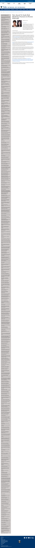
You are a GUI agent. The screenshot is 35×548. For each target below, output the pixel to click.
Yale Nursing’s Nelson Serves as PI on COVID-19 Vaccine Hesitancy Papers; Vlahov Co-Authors (5, 413)
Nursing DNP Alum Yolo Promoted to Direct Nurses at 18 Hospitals (5, 205)
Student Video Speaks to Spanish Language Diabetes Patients (5, 294)
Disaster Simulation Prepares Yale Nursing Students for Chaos (5, 136)
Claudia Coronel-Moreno (16, 61)
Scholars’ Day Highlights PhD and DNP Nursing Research (5, 65)
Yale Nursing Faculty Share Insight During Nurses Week (5, 391)
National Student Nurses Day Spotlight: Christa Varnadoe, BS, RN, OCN (5, 441)
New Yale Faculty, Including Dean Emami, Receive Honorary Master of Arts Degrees (5, 17)
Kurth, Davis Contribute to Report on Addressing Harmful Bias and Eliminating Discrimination (5, 168)
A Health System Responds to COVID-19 (5, 451)
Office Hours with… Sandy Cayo (5, 238)
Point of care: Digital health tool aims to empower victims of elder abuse (5, 242)
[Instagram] (31, 538)
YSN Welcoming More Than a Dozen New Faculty (5, 354)
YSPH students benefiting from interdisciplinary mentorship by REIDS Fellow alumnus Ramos (5, 373)
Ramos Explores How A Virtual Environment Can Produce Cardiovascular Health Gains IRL (5, 258)
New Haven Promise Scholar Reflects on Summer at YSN (5, 15)
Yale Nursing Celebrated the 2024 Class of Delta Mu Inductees (5, 22)
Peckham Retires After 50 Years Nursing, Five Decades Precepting (5, 240)
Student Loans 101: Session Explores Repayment (4, 289)
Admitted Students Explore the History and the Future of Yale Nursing (5, 93)
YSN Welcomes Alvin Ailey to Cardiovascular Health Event (5, 56)
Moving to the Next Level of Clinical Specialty (5, 488)
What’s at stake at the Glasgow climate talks (5, 315)
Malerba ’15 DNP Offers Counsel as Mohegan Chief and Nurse (5, 172)
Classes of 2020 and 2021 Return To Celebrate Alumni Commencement (5, 119)
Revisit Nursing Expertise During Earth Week (5, 262)
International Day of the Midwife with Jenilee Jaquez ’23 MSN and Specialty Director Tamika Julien (5, 72)
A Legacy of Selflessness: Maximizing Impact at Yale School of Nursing (5, 103)
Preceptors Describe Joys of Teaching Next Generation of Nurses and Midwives (5, 250)
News (14, 3)
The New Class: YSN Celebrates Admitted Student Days (5, 298)
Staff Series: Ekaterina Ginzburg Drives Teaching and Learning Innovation (5, 276)
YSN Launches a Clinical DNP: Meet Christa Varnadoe (5, 512)
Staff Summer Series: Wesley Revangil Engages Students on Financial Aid (5, 287)
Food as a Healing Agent (4, 148)
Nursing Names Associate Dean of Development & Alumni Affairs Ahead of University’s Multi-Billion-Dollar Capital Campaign (5, 210)
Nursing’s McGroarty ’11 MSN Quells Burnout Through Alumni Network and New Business (5, 222)
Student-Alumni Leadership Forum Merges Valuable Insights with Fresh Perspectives (5, 296)
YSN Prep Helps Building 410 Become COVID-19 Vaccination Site (5, 341)
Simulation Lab (30, 3)
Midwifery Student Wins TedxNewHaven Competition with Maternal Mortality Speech (5, 177)
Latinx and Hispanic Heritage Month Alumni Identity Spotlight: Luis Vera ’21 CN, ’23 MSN (5, 32)
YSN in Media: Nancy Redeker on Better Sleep (5, 516)
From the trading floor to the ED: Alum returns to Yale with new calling (5, 151)
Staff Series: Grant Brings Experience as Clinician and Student (4, 279)
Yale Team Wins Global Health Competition (5, 423)
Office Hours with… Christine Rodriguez (5, 237)
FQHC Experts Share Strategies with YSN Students (5, 142)
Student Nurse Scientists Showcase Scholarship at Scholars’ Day (4, 292)
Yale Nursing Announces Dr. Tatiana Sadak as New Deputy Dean (5, 24)
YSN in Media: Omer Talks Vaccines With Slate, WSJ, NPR (5, 363)
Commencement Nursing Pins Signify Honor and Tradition (5, 121)
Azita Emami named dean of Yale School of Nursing (5, 89)
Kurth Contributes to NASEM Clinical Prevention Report (5, 165)
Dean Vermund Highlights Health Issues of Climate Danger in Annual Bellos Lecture (5, 131)
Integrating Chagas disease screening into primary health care (5, 84)
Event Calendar (19, 3)
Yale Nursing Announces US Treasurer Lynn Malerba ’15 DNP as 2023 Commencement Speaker (5, 75)
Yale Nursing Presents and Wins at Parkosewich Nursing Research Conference (5, 79)
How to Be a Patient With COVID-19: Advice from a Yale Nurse (5, 474)
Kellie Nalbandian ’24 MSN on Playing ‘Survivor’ (5, 26)
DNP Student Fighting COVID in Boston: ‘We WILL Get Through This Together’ (5, 430)
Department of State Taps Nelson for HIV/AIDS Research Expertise (5, 135)
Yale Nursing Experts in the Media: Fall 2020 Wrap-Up (5, 524)
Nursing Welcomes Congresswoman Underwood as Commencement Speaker (5, 219)
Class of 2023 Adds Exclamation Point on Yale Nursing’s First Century (5, 63)
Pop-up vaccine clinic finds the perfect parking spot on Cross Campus (5, 245)
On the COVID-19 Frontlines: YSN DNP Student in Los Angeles (5, 443)
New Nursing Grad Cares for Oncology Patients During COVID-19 (5, 492)
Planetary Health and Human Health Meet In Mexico (5, 497)
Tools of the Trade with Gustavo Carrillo (5, 91)
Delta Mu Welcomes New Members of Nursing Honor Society (5, 133)
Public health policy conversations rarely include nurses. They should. (5, 252)
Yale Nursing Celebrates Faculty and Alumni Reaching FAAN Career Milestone (5, 387)
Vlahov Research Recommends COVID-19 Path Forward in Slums (5, 445)
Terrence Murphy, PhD (28, 59)
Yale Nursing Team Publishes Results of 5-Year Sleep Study (5, 395)
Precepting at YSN (8, 3)
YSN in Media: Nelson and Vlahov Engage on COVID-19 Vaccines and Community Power (5, 356)
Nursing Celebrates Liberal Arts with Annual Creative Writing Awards (5, 203)
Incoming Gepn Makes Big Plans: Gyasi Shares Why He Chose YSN (5, 486)
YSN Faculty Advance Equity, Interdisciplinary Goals (5, 511)
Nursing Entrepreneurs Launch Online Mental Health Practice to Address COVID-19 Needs (5, 208)
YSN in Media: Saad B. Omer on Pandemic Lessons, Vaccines (5, 366)
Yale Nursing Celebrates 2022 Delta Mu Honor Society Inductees (5, 385)
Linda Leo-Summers (18, 60)
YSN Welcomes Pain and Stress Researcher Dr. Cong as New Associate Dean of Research (5, 352)
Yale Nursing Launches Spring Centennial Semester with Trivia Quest (5, 37)
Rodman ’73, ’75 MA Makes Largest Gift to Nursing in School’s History (5, 265)
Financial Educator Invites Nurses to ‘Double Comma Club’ (5, 147)
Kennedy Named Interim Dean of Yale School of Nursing (5, 163)
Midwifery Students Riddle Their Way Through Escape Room (5, 179)
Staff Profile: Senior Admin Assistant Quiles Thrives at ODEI (5, 273)
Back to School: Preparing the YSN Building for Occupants (5, 453)
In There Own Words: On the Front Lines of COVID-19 (5, 476)
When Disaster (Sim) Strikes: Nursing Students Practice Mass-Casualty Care (5, 318)
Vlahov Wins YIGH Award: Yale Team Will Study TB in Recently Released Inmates (5, 309)
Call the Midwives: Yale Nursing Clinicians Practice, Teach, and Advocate (5, 114)
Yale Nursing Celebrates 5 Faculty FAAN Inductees (5, 47)
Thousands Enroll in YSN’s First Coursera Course (5, 501)
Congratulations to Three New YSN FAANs (5, 461)
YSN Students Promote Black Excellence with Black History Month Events (5, 347)
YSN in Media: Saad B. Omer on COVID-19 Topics (5, 365)
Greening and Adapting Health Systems (5, 436)
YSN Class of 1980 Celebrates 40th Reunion (5, 505)
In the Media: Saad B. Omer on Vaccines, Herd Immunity (5, 484)
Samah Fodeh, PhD (23, 59)
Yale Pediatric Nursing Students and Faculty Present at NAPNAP (5, 417)
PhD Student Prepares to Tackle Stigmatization (5, 495)
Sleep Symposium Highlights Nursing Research (5, 272)
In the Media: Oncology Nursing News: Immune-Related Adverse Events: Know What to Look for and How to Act (5, 481)
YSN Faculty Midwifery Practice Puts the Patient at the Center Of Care (5, 447)
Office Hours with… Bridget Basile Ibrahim (5, 235)
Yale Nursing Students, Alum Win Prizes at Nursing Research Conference (5, 87)
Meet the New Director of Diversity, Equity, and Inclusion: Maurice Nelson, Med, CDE (5, 174)
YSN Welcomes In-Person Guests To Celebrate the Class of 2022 (5, 349)
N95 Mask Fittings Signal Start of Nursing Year (5, 180)
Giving (27, 9)
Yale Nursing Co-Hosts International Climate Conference (5, 389)
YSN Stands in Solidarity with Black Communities (5, 345)
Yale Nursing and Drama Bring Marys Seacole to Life (5, 402)
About (2, 9)
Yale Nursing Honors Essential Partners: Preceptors (5, 393)
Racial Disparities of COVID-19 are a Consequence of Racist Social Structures (5, 255)
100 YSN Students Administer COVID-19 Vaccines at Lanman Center (5, 98)
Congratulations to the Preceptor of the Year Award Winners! (5, 464)
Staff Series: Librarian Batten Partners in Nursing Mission (5, 282)
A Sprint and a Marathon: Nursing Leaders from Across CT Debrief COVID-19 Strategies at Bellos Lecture (5, 106)
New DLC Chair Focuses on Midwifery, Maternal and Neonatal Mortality (4, 193)
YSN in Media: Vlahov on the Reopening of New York (5, 368)
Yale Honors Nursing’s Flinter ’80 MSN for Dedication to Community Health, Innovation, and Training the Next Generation (5, 379)
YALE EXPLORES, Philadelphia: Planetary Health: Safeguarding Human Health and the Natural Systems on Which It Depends (5, 323)
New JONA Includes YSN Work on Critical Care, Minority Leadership (5, 489)
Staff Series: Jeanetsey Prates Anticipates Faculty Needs (5, 280)
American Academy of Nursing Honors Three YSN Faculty (5, 108)
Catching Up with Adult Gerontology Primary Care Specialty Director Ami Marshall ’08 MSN (5, 116)
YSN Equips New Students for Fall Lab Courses (5, 509)
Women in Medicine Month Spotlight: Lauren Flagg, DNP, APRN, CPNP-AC (5, 20)
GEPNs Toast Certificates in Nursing (4, 470)
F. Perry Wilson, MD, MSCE (29, 60)
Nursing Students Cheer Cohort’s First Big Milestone (5, 215)
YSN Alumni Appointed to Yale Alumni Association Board (5, 503)
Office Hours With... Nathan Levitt (5, 233)
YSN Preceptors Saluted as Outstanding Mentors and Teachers (4, 54)
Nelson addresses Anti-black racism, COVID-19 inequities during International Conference (5, 187)
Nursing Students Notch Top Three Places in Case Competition (5, 217)
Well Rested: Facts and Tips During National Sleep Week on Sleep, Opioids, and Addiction (5, 314)
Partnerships (31, 9)
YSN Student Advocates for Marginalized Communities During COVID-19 (5, 432)
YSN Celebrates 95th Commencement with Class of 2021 (5, 331)
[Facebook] (24, 538)
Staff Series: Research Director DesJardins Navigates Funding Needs (5, 285)
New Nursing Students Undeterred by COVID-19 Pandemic (5, 195)
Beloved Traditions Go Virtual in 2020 (5, 455)
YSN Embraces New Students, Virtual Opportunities (5, 507)
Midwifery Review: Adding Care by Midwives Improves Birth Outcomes (5, 50)
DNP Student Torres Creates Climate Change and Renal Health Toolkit (5, 128)
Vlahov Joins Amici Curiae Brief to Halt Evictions (5, 304)
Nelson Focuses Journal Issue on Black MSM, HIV (5, 184)
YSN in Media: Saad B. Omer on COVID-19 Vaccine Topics (5, 518)
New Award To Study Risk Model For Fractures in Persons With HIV (5, 191)
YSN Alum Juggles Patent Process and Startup (5, 325)
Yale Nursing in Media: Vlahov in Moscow (5, 403)
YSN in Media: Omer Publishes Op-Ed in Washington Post (5, 361)
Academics (12, 9)
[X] (26, 538)
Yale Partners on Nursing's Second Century (4, 415)
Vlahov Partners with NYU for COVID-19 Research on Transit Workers (5, 531)
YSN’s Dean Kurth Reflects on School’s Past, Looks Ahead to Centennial (5, 371)
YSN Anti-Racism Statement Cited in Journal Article (5, 329)
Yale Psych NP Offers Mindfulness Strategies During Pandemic (5, 526)
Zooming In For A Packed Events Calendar (5, 425)
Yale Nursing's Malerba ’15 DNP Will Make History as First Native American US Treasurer (5, 406)
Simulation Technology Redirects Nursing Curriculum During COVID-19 (5, 270)
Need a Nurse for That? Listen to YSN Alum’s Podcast (5, 182)
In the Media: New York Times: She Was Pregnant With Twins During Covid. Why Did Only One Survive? (5, 479)
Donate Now (25, 3)
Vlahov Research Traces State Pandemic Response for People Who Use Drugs (5, 307)
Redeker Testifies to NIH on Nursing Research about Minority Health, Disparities (5, 260)
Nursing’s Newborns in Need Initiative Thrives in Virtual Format (5, 227)
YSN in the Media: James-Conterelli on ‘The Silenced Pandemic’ (5, 520)
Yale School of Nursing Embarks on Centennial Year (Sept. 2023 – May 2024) (5, 42)
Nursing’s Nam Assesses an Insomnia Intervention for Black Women (5, 224)
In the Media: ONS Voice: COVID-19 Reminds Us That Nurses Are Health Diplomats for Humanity (5, 438)
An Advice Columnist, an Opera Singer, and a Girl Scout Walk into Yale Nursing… (5, 111)
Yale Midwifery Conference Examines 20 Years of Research (5, 381)
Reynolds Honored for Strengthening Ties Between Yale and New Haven (5, 82)
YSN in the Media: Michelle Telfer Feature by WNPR (5, 522)
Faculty (20, 9)
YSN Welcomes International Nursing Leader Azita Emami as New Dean (5, 59)
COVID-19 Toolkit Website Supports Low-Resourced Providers (5, 457)
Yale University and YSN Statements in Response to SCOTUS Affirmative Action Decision (5, 528)
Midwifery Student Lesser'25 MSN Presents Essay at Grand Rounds (5, 61)
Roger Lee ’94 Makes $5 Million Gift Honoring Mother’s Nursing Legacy (5, 267)
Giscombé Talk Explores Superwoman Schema (4, 472)
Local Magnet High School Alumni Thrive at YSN (4, 170)
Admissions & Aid (7, 9)
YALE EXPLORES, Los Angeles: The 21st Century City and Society (5, 320)
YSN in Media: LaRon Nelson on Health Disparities (5, 514)
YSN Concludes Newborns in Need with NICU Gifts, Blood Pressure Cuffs (5, 334)
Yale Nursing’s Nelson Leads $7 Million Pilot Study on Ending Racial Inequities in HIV (5, 410)
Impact (24, 9)
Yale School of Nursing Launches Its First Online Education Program (5, 421)
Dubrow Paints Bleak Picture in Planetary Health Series (5, 466)
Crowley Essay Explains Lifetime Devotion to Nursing (5, 123)
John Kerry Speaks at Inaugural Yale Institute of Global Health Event (5, 159)
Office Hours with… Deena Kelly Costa (5, 77)
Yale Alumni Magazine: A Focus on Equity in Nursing (5, 45)
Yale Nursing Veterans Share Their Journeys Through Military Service (5, 398)
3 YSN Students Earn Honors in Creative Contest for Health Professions (5, 101)
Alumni (3, 3)
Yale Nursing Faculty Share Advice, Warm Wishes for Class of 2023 (5, 68)
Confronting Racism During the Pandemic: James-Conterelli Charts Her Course (5, 460)
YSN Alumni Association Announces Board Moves (4, 327)
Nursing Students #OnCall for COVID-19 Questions (5, 213)
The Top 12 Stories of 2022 (4, 300)
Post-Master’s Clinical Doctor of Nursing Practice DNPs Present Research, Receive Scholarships (5, 247)
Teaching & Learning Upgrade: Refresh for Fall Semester (5, 499)
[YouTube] (29, 538)
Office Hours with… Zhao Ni (5, 30)
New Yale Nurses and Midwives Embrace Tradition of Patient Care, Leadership (5, 200)
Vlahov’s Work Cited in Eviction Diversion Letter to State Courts (5, 311)
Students (16, 9)
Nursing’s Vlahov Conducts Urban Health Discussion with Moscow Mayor (5, 229)
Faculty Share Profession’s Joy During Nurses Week (5, 70)
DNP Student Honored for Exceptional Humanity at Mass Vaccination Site (5, 126)
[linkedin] (33, 538)
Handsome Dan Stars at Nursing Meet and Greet (5, 155)
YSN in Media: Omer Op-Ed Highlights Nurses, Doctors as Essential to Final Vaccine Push (5, 359)
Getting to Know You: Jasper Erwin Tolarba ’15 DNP (5, 28)
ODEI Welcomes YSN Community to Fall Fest (5, 231)
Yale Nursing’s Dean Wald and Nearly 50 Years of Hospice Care (5, 408)
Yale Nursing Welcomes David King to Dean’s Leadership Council (5, 400)
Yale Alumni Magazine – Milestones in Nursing (4, 44)
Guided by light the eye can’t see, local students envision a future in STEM (5, 153)
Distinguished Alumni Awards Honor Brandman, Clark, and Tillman (5, 139)
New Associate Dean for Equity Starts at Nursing (5, 189)
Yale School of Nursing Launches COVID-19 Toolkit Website (5, 419)
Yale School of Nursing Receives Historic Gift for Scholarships (5, 39)
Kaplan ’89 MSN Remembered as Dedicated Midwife (5, 161)
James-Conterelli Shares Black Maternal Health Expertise (5, 157)
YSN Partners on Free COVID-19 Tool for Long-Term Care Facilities (5, 339)
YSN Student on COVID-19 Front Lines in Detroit (5, 449)
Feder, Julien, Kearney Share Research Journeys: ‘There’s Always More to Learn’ (5, 145)
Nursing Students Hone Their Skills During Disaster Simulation (5, 52)
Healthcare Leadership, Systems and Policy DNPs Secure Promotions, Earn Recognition (5, 96)
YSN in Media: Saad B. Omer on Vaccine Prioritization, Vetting (5, 427)
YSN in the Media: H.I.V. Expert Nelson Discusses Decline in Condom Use (5, 35)
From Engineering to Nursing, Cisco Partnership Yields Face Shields (5, 468)
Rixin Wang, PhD (23, 60)
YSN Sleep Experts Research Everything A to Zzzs (4, 343)
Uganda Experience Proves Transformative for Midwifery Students (5, 302)
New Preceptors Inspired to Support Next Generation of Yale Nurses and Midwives (5, 198)
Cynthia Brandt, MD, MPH (17, 59)
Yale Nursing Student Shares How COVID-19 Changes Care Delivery (5, 434)
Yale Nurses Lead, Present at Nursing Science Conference (5, 383)
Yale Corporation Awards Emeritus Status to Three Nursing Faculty (5, 376)
